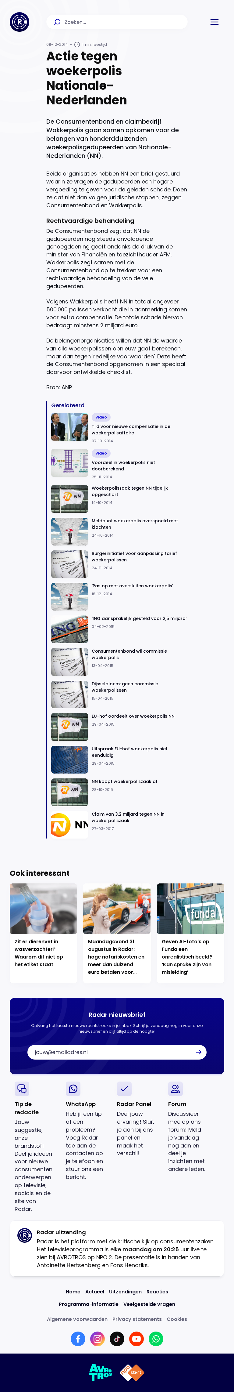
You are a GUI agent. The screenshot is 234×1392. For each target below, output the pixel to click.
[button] (214, 22)
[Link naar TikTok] (117, 1339)
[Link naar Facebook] (78, 1339)
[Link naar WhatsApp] (156, 1339)
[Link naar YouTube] (136, 1339)
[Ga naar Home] (19, 22)
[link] (35, 1147)
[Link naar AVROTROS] (100, 1372)
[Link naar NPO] (132, 1372)
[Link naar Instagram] (97, 1339)
